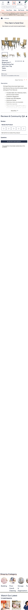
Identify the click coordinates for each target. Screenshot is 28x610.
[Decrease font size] (26, 79)
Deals (2, 10)
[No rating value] (19, 61)
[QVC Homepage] (1, 18)
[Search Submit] (25, 6)
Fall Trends (21, 10)
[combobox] (12, 6)
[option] (14, 14)
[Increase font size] (24, 79)
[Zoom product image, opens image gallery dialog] (2, 49)
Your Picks (9, 10)
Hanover (4, 70)
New (15, 10)
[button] (3, 3)
